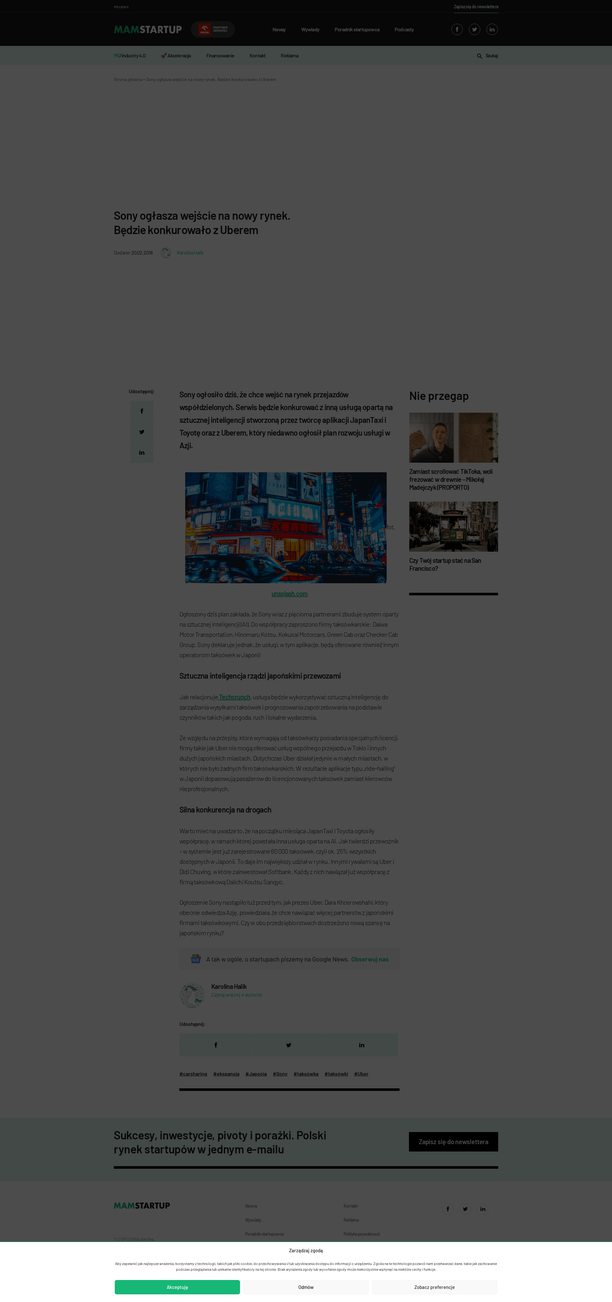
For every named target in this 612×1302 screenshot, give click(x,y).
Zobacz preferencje (434, 1287)
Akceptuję (177, 1287)
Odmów (306, 1287)
